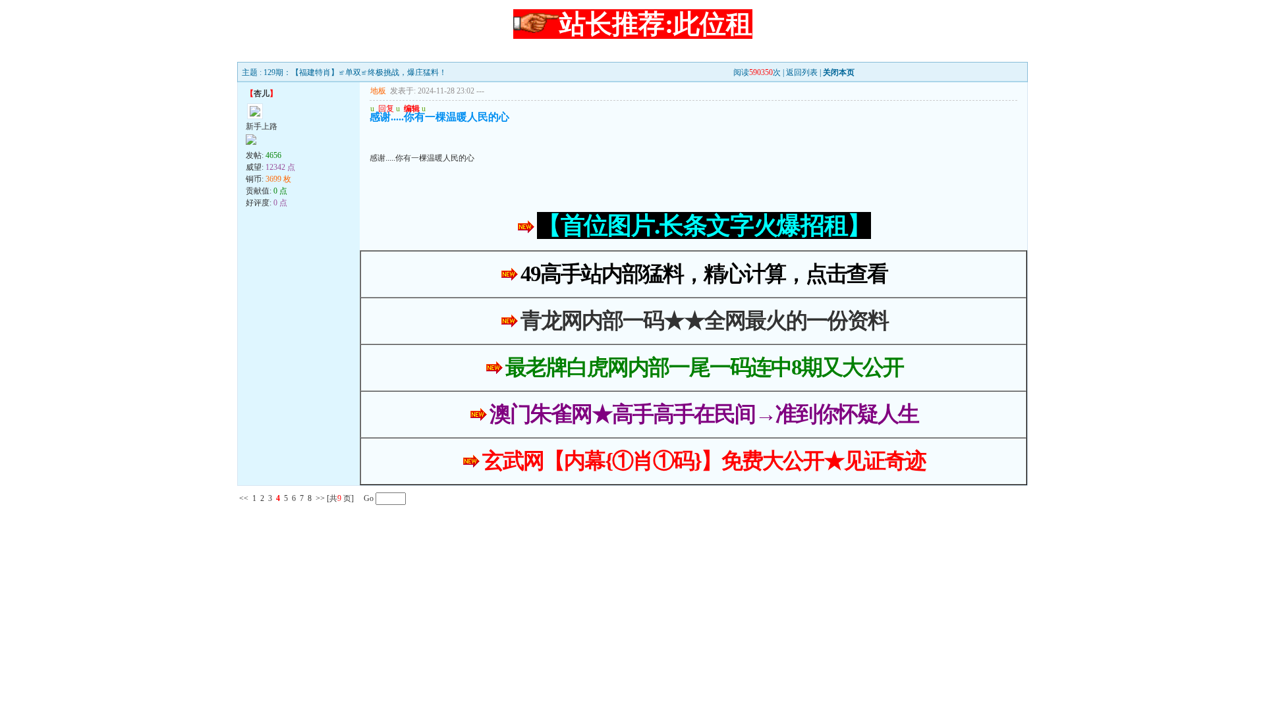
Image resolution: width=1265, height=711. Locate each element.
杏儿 (261, 93)
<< (243, 498)
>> (320, 498)
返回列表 (802, 72)
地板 (378, 90)
